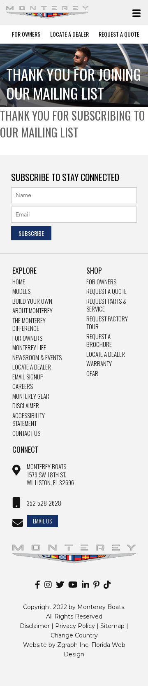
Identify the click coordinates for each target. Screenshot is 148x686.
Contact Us (26, 433)
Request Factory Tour (107, 323)
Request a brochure (99, 341)
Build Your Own (32, 301)
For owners (101, 282)
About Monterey (32, 311)
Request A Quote (119, 34)
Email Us (42, 520)
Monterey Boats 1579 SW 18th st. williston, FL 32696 (50, 475)
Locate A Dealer (69, 34)
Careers (22, 386)
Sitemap (112, 626)
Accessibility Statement (28, 420)
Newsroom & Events (37, 357)
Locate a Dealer (31, 367)
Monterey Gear (30, 396)
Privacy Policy (75, 626)
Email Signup (27, 377)
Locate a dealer (105, 354)
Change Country (74, 635)
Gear (92, 374)
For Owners (26, 34)
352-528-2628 (44, 503)
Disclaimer (25, 406)
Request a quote (106, 291)
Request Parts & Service (106, 305)
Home (18, 282)
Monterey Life (29, 348)
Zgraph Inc (72, 645)
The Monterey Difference (29, 324)
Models (21, 291)
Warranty (99, 364)
